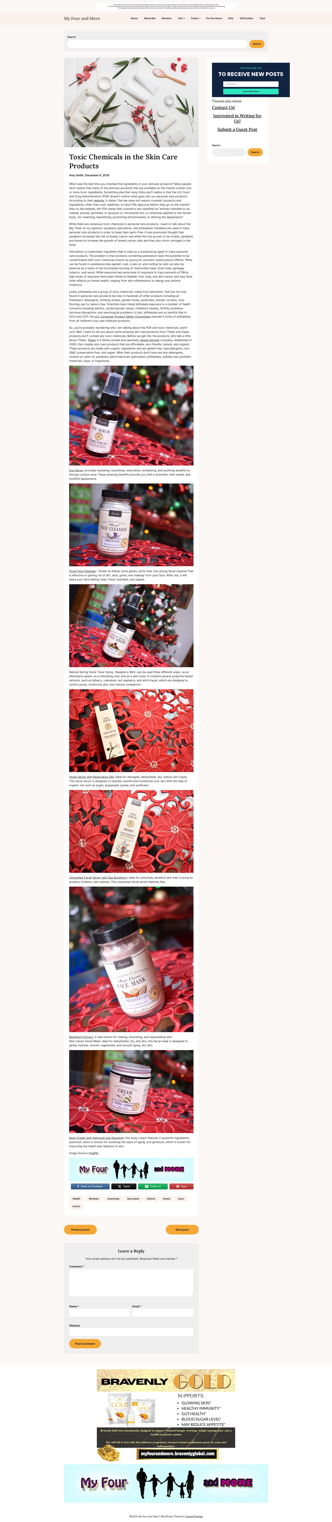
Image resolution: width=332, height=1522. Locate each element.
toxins (76, 1206)
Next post (182, 1229)
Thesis (91, 340)
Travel (194, 18)
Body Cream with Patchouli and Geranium (96, 1138)
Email (137, 1306)
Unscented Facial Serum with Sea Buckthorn (98, 877)
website (99, 200)
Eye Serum (76, 470)
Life (180, 18)
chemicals (113, 1198)
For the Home (214, 18)
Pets (230, 18)
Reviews (167, 18)
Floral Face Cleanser (82, 571)
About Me (149, 18)
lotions (151, 1198)
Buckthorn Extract (81, 1037)
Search (71, 36)
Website (74, 1325)
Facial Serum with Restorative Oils (91, 777)
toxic (181, 1198)
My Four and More (82, 18)
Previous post (80, 1229)
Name (74, 1306)
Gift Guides (246, 18)
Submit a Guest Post (237, 129)
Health (76, 1198)
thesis (166, 1198)
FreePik (93, 1153)
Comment (76, 1266)
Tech (262, 18)
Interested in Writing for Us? (237, 118)
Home (134, 18)
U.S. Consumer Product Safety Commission (123, 316)
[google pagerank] (227, 101)
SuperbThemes (194, 1516)
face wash (133, 1198)
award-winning (149, 340)
